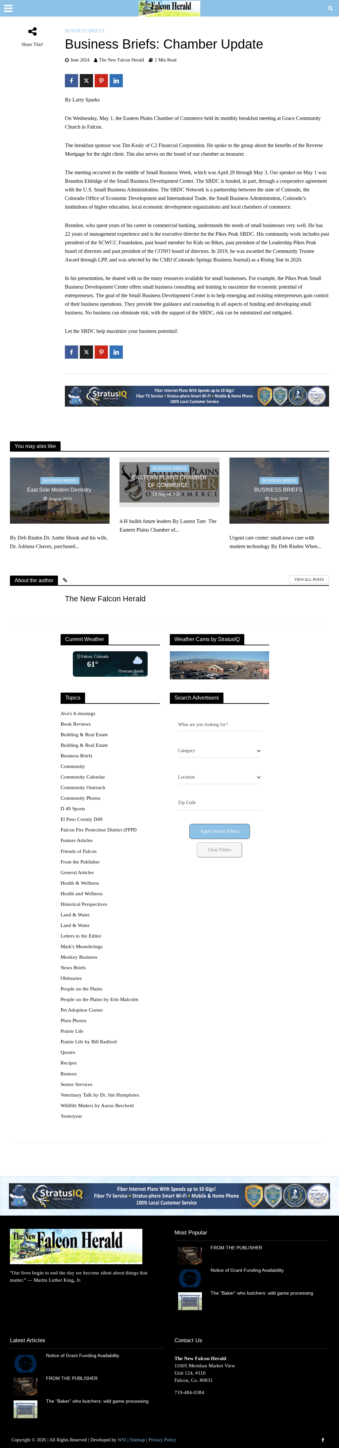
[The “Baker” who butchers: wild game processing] (190, 1301)
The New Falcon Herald (121, 60)
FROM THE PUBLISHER (238, 1247)
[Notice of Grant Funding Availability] (190, 1278)
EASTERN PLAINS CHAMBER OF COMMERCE (169, 481)
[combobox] (219, 751)
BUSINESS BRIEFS (279, 490)
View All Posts (309, 580)
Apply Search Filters (219, 831)
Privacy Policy (162, 1439)
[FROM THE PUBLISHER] (190, 1255)
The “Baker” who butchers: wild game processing (263, 1293)
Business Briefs (84, 30)
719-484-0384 (189, 1392)
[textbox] (186, 751)
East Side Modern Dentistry (60, 490)
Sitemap (137, 1439)
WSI (122, 1439)
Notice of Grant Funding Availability (247, 1270)
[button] (169, 1196)
